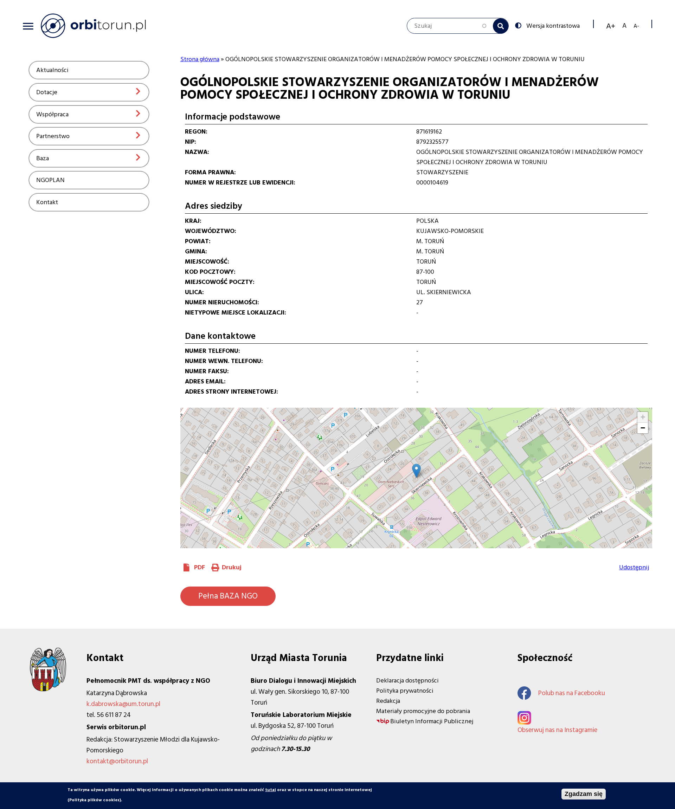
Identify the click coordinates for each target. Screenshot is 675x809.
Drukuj (232, 567)
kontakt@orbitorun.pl (117, 761)
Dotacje (46, 92)
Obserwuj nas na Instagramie (557, 730)
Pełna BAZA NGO (228, 596)
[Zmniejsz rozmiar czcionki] (636, 26)
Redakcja (388, 701)
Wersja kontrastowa (553, 25)
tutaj (270, 790)
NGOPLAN (50, 180)
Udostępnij (634, 567)
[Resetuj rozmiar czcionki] (624, 25)
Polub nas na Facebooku (571, 693)
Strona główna (199, 59)
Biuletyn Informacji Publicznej (431, 721)
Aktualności (52, 70)
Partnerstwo (53, 136)
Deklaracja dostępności (407, 680)
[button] (416, 471)
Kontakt (47, 202)
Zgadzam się (584, 793)
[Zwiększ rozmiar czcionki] (610, 26)
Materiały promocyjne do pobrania (423, 711)
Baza (42, 158)
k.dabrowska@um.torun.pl (123, 704)
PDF (199, 567)
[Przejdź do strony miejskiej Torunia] (48, 689)
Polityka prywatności (404, 691)
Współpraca (52, 114)
